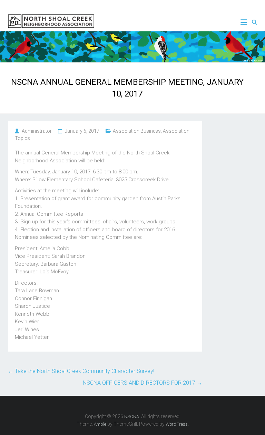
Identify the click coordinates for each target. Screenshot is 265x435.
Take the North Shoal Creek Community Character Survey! (81, 371)
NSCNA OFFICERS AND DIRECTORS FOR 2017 (142, 383)
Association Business (137, 131)
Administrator (37, 131)
